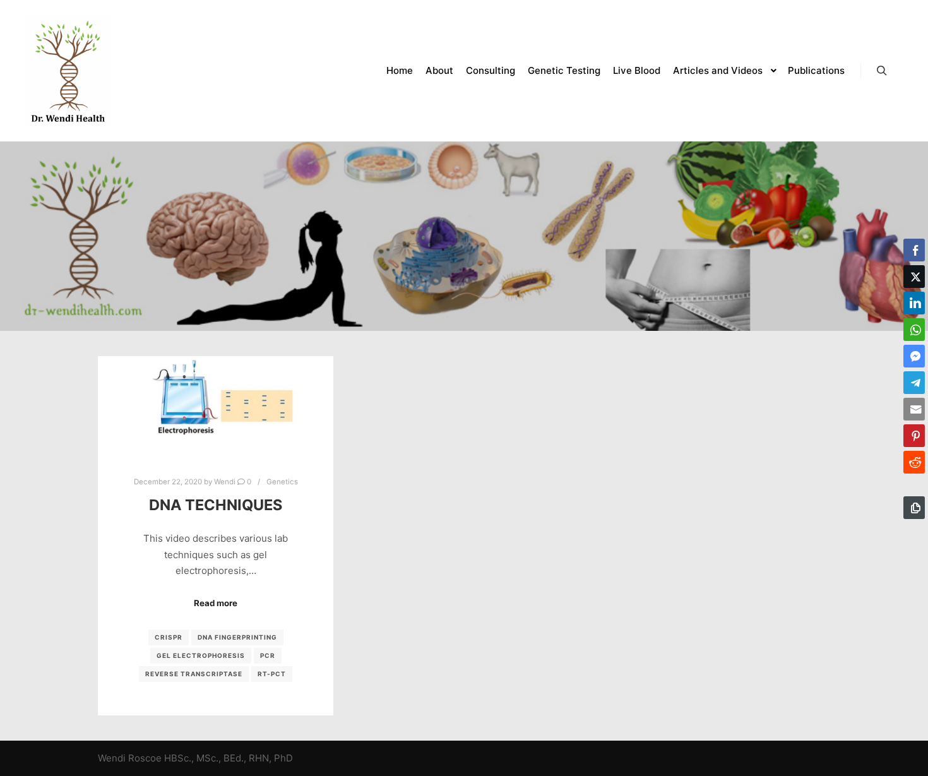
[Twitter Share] (914, 276)
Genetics (282, 481)
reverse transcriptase (193, 674)
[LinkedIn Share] (914, 303)
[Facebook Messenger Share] (914, 356)
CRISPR (168, 637)
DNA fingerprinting (237, 637)
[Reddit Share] (914, 462)
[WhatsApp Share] (914, 329)
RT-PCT (272, 674)
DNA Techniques (215, 505)
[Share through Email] (914, 409)
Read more (215, 603)
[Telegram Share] (914, 382)
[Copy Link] (914, 507)
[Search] (882, 71)
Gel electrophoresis (201, 655)
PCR (267, 655)
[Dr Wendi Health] (68, 70)
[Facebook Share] (914, 250)
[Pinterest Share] (914, 435)
